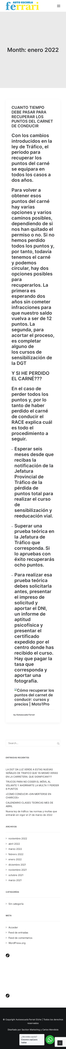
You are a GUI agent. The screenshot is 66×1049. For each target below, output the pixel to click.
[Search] (33, 743)
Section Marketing (31, 1029)
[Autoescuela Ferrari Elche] (22, 5)
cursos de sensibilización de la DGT (32, 357)
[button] (58, 6)
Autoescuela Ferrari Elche (28, 1019)
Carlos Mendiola (50, 1029)
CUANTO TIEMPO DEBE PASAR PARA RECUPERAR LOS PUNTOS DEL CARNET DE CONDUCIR (32, 116)
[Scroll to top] (59, 1042)
